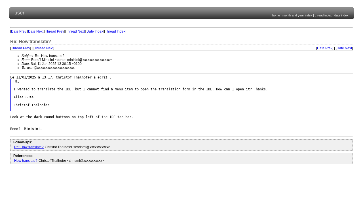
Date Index (94, 31)
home (276, 15)
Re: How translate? (29, 147)
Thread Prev (54, 31)
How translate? (25, 161)
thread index (323, 15)
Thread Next (75, 31)
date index (341, 15)
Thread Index (115, 31)
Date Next (35, 31)
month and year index (297, 15)
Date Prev (18, 31)
